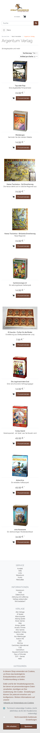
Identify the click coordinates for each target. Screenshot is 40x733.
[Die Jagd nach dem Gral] (20, 367)
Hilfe (20, 571)
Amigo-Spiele (20, 625)
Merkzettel (20, 580)
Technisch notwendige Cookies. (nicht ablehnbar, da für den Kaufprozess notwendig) (22, 710)
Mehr (20, 659)
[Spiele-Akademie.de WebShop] (20, 8)
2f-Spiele (20, 614)
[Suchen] (36, 23)
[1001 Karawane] (20, 515)
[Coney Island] (20, 416)
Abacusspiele (20, 616)
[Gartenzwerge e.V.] (20, 268)
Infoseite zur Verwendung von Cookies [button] (19, 703)
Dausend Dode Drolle (20, 652)
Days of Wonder (20, 654)
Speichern (28, 726)
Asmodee (20, 634)
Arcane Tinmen (20, 627)
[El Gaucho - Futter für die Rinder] (20, 318)
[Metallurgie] (20, 120)
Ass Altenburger (20, 636)
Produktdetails (23, 98)
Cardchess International (20, 645)
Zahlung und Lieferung (20, 597)
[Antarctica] (20, 466)
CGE (20, 647)
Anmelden (17, 16)
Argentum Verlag (20, 632)
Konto (20, 577)
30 (28, 56)
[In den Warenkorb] (13, 98)
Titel (29, 53)
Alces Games (20, 621)
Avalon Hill (20, 639)
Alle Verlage (20, 612)
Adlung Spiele (20, 619)
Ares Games (20, 630)
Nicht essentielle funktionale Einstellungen (26, 718)
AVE (20, 641)
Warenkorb (20, 575)
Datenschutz (20, 595)
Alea (20, 623)
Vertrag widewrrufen (20, 599)
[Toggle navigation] (4, 30)
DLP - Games (20, 656)
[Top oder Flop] (20, 71)
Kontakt (20, 568)
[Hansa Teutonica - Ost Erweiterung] (20, 170)
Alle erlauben (12, 726)
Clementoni (20, 650)
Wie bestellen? (20, 601)
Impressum (20, 590)
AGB (20, 592)
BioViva (20, 643)
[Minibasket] (24, 17)
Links (20, 573)
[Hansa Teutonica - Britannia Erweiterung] (20, 219)
